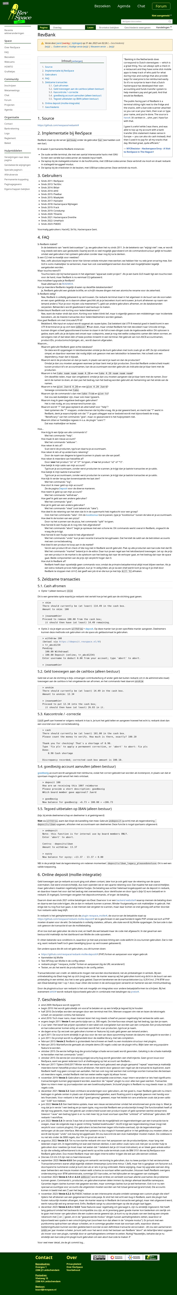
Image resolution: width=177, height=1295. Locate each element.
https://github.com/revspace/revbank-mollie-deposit (65, 918)
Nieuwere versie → (100, 46)
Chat (141, 6)
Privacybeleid (74, 1264)
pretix (134, 991)
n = (6, 3)
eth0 (52, 991)
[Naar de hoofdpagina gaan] (25, 12)
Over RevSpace (75, 1267)
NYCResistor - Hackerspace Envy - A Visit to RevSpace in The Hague (147, 150)
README (66, 283)
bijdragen (76, 43)
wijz (47, 46)
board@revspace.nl (45, 1289)
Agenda (124, 6)
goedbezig (43, 772)
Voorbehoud (73, 1270)
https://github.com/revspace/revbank (57, 125)
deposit (89, 628)
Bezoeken (102, 6)
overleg (66, 43)
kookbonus (92, 514)
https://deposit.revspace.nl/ (78, 641)
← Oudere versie (59, 46)
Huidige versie (76, 46)
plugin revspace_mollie (94, 915)
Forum (161, 6)
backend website (125, 900)
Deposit (63, 488)
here (126, 117)
